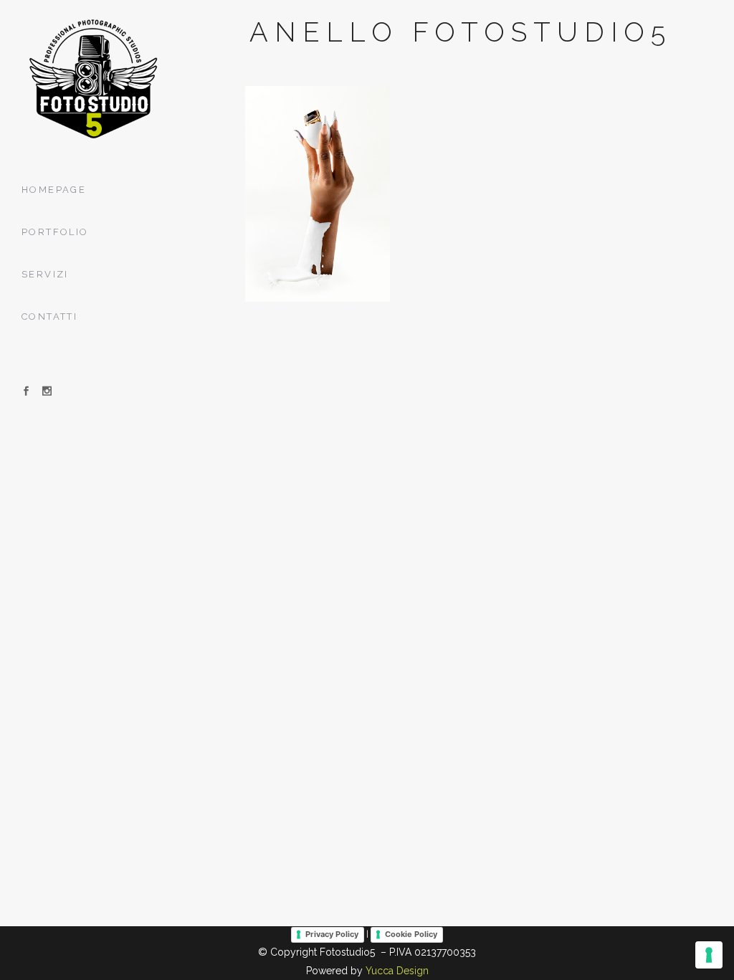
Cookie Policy (411, 934)
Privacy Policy (331, 934)
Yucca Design (397, 970)
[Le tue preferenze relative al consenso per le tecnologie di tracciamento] (709, 955)
